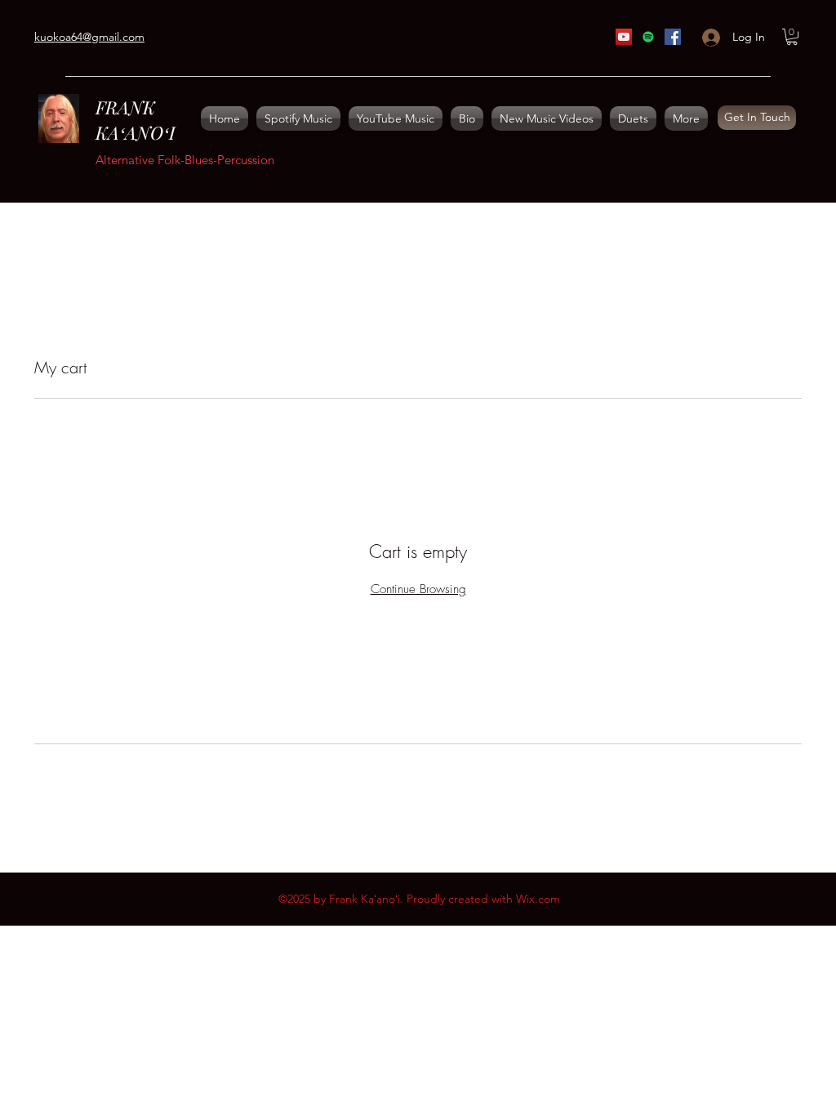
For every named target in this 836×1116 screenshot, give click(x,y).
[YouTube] (624, 37)
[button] (792, 37)
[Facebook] (673, 37)
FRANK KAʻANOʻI (136, 120)
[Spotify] (648, 37)
